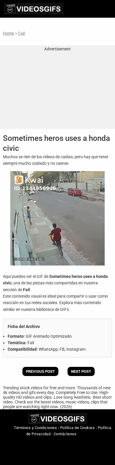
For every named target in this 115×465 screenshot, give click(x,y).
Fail (21, 33)
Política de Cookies (77, 428)
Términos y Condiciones (35, 428)
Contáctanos (65, 434)
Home (8, 33)
